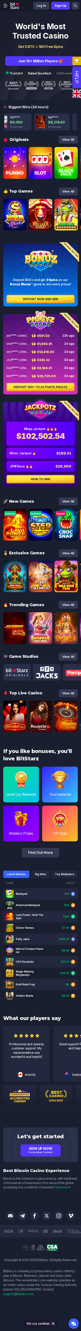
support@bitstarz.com (18, 1294)
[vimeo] (71, 1216)
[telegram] (22, 1216)
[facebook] (34, 1216)
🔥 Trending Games (23, 604)
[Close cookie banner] (53, 1323)
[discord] (10, 1216)
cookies (44, 1323)
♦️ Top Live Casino (22, 693)
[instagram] (59, 1216)
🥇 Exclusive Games (24, 553)
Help (76, 77)
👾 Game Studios (20, 656)
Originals (19, 139)
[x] (46, 1216)
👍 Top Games (18, 191)
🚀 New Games (18, 501)
